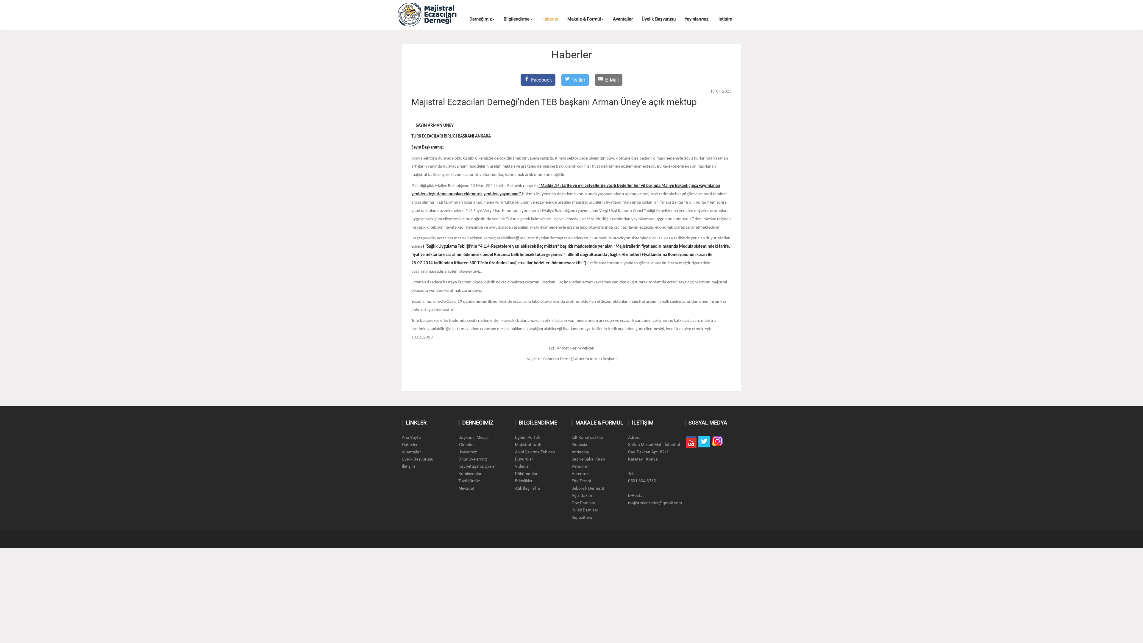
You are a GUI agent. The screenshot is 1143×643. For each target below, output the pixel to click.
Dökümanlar (526, 473)
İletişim (724, 19)
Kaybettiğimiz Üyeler (477, 466)
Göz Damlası (583, 502)
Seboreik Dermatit (588, 488)
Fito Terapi (581, 480)
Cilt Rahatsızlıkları (588, 437)
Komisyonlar (470, 473)
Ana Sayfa (411, 437)
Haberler (549, 19)
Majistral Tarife (528, 444)
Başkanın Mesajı (473, 437)
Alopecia (579, 444)
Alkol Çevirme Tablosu (535, 452)
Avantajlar (623, 19)
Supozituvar (583, 517)
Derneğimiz (480, 19)
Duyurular (524, 459)
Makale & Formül (584, 19)
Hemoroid (581, 473)
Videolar (522, 466)
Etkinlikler (524, 480)
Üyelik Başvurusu (659, 19)
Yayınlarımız (696, 19)
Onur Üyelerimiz (472, 459)
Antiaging (580, 452)
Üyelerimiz (467, 452)
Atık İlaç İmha (527, 488)
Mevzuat (466, 488)
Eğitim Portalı (527, 437)
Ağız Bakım (582, 495)
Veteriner (580, 466)
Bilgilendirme (517, 19)
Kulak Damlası (585, 510)
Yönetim (466, 444)
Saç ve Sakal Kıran (588, 459)
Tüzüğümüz (469, 480)
